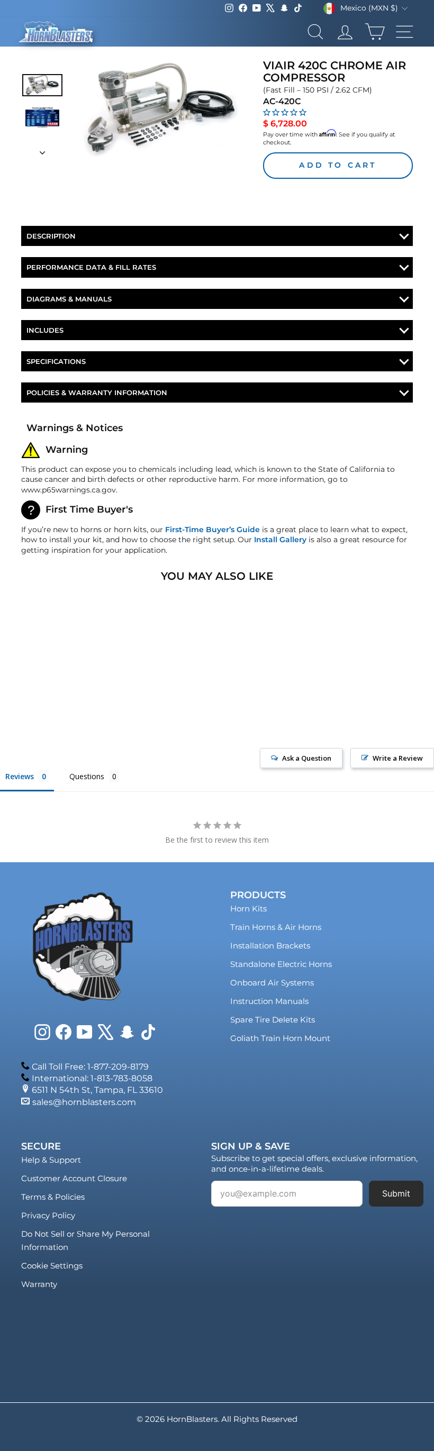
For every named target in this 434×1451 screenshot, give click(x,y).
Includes (45, 330)
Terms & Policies (53, 1197)
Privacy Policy (48, 1215)
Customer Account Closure (74, 1178)
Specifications (56, 361)
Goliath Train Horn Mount (280, 1038)
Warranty (39, 1284)
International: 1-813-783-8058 (92, 1078)
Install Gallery (280, 539)
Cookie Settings (52, 1266)
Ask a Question (306, 758)
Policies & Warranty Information (96, 392)
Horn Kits (248, 909)
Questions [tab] (86, 776)
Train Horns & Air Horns (275, 927)
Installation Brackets (270, 946)
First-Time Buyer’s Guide (212, 529)
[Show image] (42, 85)
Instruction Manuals (269, 1001)
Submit (396, 1193)
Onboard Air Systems (272, 983)
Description (51, 236)
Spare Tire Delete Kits (272, 1020)
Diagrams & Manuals (69, 299)
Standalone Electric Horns (281, 964)
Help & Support (51, 1160)
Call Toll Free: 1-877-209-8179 (90, 1067)
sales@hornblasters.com (84, 1102)
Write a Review (398, 758)
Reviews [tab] (19, 776)
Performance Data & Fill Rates (91, 267)
